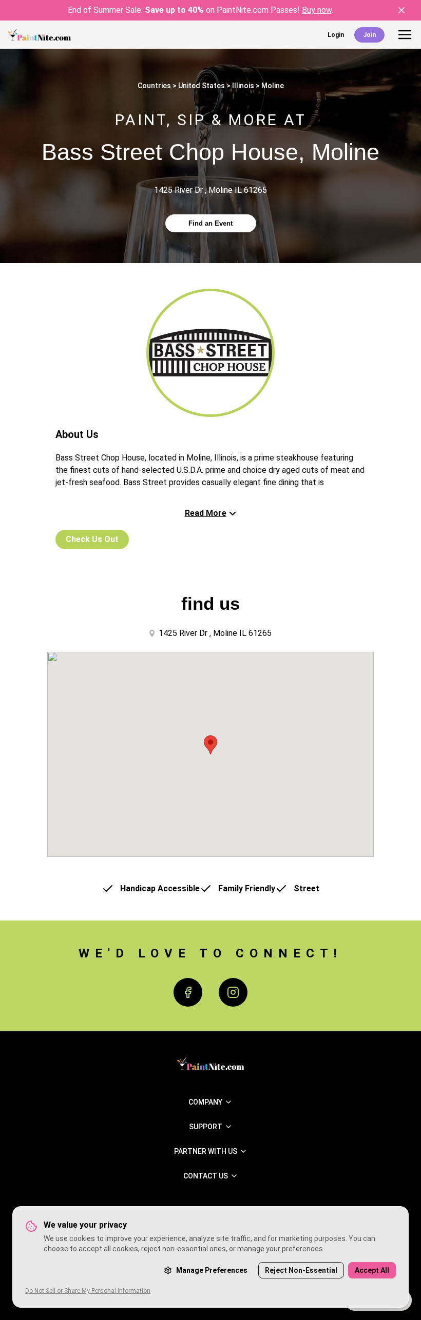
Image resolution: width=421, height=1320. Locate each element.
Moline (272, 86)
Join (369, 34)
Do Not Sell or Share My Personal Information (87, 1290)
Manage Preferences (211, 1270)
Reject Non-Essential (301, 1270)
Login (336, 34)
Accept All (372, 1270)
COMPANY (205, 1102)
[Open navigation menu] (405, 35)
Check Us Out (92, 539)
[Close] (401, 10)
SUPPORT (205, 1127)
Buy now (317, 10)
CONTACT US (205, 1176)
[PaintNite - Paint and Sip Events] (39, 35)
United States (201, 86)
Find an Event (210, 223)
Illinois (243, 86)
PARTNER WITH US (205, 1151)
